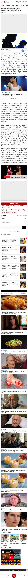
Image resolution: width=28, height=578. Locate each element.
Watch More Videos (7, 548)
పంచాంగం (8, 5)
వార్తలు (2, 5)
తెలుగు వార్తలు (17, 210)
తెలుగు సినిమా (15, 5)
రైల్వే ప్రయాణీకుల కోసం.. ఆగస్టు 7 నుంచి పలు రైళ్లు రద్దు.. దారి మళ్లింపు (13, 206)
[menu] (2, 2)
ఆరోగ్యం (22, 5)
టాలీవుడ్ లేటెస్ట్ (7, 533)
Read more (7, 176)
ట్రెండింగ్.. (14, 212)
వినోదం (3, 212)
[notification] (26, 1)
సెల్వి (7, 49)
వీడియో (5, 546)
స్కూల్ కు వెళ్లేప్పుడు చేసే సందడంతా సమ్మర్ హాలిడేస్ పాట (14, 542)
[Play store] (23, 1)
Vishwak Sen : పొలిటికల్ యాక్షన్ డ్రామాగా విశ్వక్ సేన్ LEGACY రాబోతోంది (5, 542)
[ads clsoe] (27, 570)
